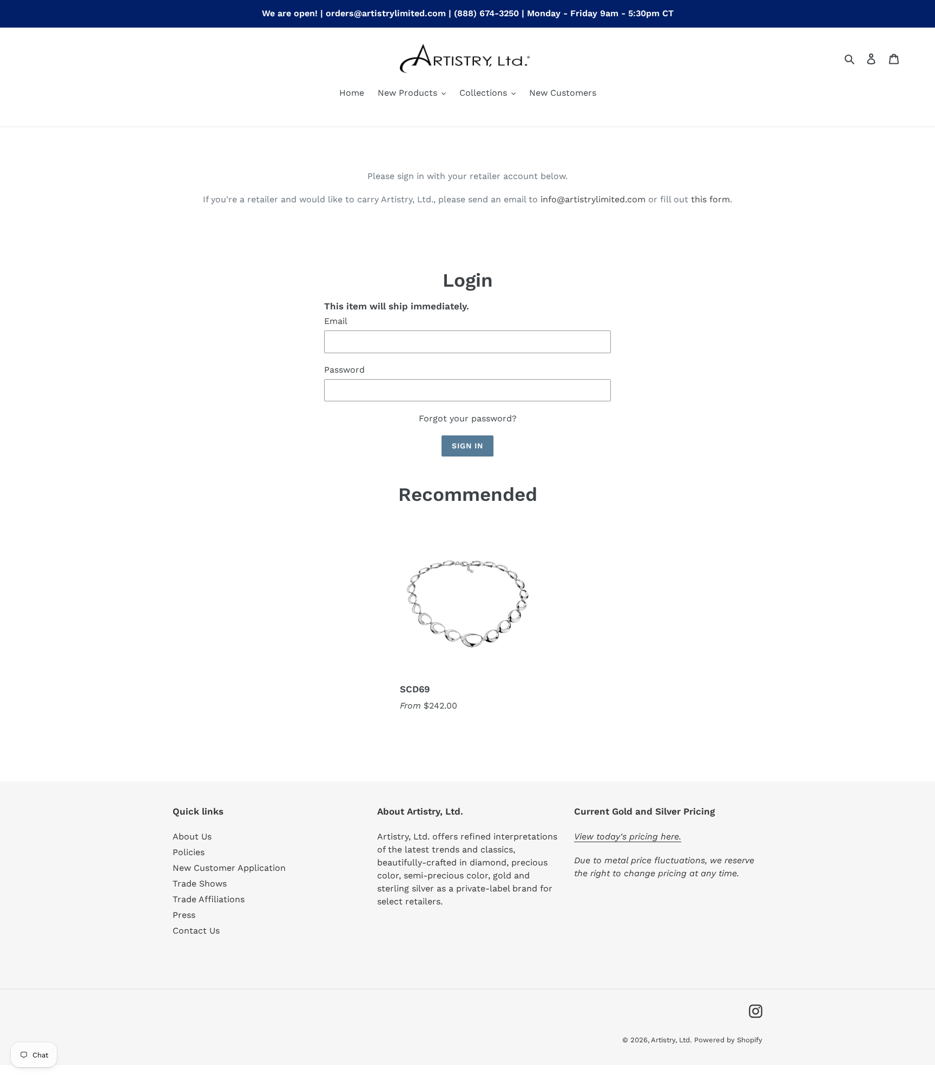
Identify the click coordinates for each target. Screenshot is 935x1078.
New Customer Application (229, 868)
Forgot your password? (468, 418)
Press (184, 915)
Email (335, 321)
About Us (192, 836)
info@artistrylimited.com (593, 199)
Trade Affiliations (209, 899)
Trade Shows (200, 883)
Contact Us (196, 930)
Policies (189, 852)
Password (344, 370)
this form (710, 199)
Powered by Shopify (728, 1040)
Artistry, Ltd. (671, 1040)
